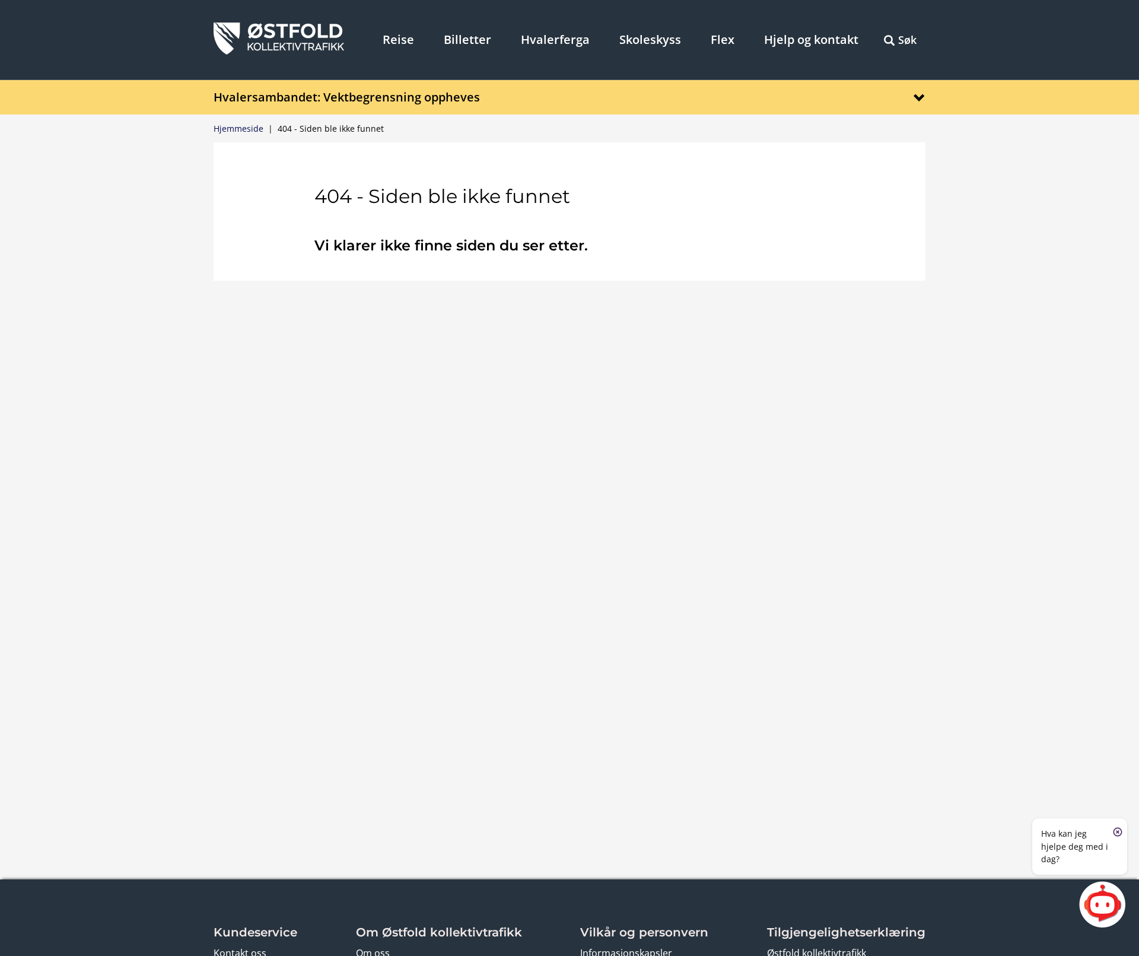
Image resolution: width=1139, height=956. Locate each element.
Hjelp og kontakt (811, 39)
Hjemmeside (238, 128)
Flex (722, 39)
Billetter (467, 39)
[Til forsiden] (279, 51)
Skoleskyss (650, 39)
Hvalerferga (555, 39)
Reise (398, 39)
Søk (907, 40)
